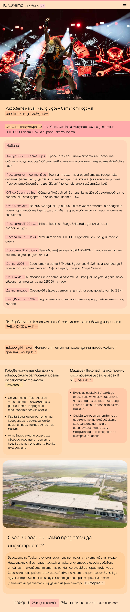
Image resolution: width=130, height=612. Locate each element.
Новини (12, 145)
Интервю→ (94, 583)
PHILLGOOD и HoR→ (22, 326)
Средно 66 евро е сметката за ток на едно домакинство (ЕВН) (76, 290)
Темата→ (14, 385)
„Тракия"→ (83, 380)
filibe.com (2, 0)
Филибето (13, 5)
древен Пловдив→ (21, 352)
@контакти (72, 602)
